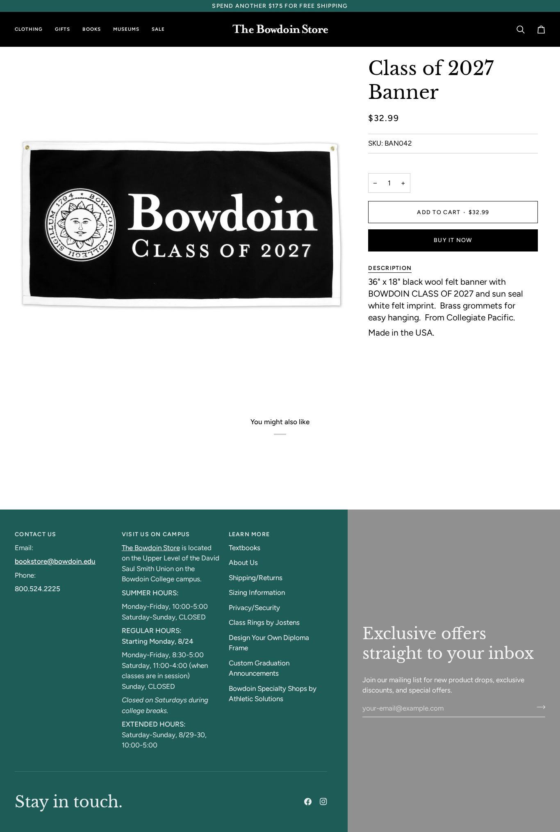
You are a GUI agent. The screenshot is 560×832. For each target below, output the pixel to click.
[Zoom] (30, 373)
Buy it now (453, 240)
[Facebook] (308, 801)
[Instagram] (323, 801)
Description (390, 268)
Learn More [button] (249, 534)
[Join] (538, 707)
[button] (32, 29)
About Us (243, 562)
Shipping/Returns (255, 578)
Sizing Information (257, 592)
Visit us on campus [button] (156, 534)
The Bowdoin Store (151, 548)
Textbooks (244, 548)
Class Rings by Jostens (264, 622)
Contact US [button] (36, 534)
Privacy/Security (254, 607)
